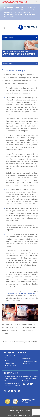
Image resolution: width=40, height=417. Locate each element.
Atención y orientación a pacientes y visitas (16, 51)
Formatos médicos (27, 356)
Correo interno (26, 358)
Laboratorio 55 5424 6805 (12, 386)
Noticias (7, 360)
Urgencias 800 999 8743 (12, 383)
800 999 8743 (14, 2)
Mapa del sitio (26, 364)
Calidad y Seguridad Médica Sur (10, 357)
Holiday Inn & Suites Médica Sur (10, 366)
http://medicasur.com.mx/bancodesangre (20, 293)
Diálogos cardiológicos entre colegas (29, 379)
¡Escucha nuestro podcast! (30, 376)
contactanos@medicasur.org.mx (13, 376)
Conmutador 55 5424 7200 (10, 379)
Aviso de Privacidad (20, 412)
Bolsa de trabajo (9, 363)
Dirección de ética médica (29, 361)
